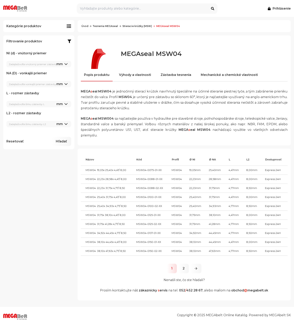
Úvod (84, 26)
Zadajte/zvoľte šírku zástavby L (27, 104)
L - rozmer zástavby (34, 98)
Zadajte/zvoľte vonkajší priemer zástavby (32, 84)
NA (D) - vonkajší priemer (34, 78)
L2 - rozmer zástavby (34, 118)
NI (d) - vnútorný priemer (34, 58)
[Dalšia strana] (195, 268)
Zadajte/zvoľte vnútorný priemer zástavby (33, 64)
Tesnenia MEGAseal (105, 26)
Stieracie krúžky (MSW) (137, 26)
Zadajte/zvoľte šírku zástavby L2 (27, 124)
